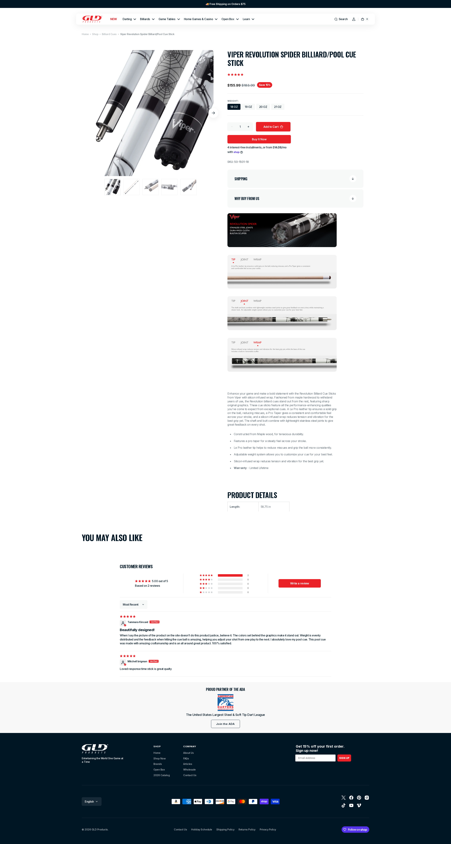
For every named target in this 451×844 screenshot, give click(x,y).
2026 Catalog (161, 775)
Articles (187, 763)
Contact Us (189, 775)
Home (85, 34)
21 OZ (279, 107)
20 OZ (264, 107)
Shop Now (159, 758)
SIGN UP (344, 758)
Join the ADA (225, 724)
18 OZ (235, 107)
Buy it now (259, 139)
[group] (225, 4)
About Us (188, 752)
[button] (341, 19)
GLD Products (100, 829)
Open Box (159, 769)
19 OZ (250, 107)
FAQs (186, 758)
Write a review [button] (299, 583)
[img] (128, 616)
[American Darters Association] (225, 702)
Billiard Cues (109, 34)
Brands (157, 763)
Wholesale (189, 769)
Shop (95, 34)
